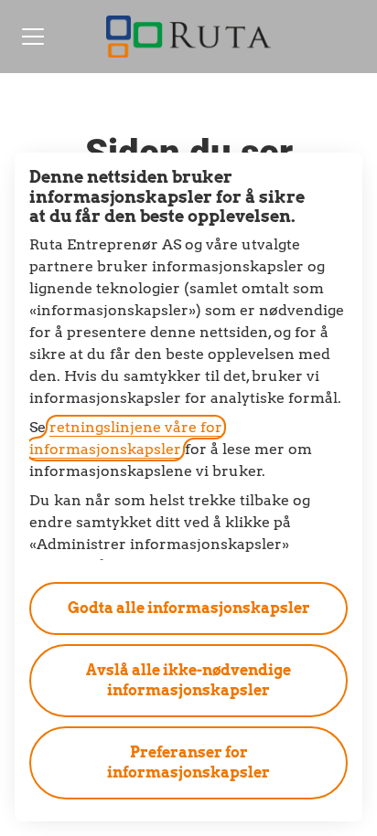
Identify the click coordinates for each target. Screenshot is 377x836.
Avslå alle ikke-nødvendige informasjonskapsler (188, 680)
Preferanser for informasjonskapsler (188, 762)
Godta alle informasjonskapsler (189, 608)
